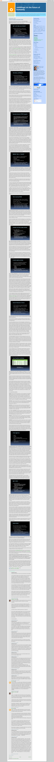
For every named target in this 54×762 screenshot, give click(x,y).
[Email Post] (20, 567)
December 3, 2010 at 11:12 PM (15, 680)
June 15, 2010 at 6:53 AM (14, 620)
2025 (35, 43)
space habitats (17, 568)
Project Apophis (28, 551)
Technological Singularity (37, 56)
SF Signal (35, 93)
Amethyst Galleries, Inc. (37, 62)
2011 (35, 44)
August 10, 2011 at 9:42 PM (14, 729)
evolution (44, 28)
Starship (39, 31)
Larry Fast (12, 681)
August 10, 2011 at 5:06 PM (14, 707)
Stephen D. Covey (14, 599)
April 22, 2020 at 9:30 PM (14, 736)
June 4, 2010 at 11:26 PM (14, 598)
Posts (35, 100)
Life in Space (35, 22)
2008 (35, 52)
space (14, 568)
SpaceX (36, 31)
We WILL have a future (37, 19)
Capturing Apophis (36, 23)
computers (35, 27)
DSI (38, 28)
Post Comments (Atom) (16, 758)
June (36, 46)
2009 (35, 51)
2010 (35, 45)
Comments (36, 101)
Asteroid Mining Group (36, 63)
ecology (41, 28)
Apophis (12, 568)
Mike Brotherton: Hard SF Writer (38, 92)
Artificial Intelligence (36, 20)
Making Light (35, 94)
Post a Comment (11, 755)
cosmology (40, 27)
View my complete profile (37, 80)
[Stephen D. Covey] (40, 85)
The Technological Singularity (37, 21)
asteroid (15, 39)
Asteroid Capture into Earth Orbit (39, 47)
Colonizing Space (36, 55)
